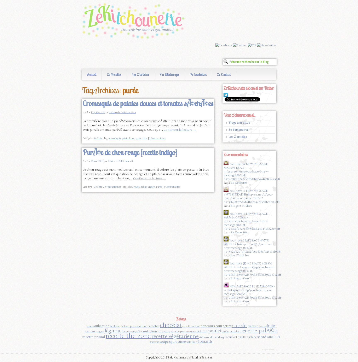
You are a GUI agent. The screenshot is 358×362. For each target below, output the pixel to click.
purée (139, 138)
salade (253, 337)
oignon (151, 187)
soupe (164, 342)
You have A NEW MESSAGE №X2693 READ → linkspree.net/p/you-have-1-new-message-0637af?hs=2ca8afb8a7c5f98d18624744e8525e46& (252, 171)
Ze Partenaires (239, 130)
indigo (144, 187)
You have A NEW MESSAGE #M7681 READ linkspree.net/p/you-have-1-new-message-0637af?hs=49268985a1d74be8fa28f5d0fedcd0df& (252, 196)
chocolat (171, 325)
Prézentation (198, 74)
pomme (175, 331)
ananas (90, 326)
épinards (205, 341)
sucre (182, 342)
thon (145, 138)
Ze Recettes (114, 74)
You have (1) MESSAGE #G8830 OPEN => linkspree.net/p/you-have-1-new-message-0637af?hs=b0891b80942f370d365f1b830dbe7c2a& (252, 269)
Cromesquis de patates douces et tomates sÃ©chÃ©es (148, 103)
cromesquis (115, 138)
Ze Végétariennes (112, 187)
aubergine (101, 326)
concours (208, 326)
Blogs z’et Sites (239, 122)
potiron (202, 331)
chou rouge (133, 187)
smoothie (154, 342)
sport (173, 342)
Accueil (91, 74)
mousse (128, 331)
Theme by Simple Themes (268, 350)
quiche (225, 331)
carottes (153, 326)
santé (261, 337)
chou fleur (188, 326)
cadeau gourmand (131, 326)
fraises (262, 326)
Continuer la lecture (180, 130)
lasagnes (100, 331)
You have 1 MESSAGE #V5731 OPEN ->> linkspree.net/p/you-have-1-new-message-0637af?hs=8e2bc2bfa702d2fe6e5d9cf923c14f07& (252, 246)
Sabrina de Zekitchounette (122, 112)
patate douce (128, 138)
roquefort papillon (236, 337)
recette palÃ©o (258, 330)
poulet (214, 331)
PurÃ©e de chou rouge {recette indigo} (130, 152)
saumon (273, 337)
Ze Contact (224, 74)
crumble (253, 326)
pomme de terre (188, 331)
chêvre (197, 326)
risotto (202, 337)
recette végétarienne (175, 336)
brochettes (115, 326)
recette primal (93, 337)
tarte (188, 342)
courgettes (223, 326)
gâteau (90, 331)
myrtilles (137, 331)
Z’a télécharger (169, 74)
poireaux (164, 331)
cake (145, 326)
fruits (271, 326)
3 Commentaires (157, 138)
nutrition (150, 331)
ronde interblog (215, 337)
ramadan (234, 331)
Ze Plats (98, 138)
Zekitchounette (134, 21)
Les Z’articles (140, 74)
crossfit (239, 325)
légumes (114, 331)
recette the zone (128, 336)
